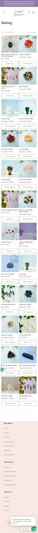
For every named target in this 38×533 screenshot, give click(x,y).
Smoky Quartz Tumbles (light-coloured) (26, 210)
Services (6, 437)
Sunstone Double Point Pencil (10, 210)
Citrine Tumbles (24, 149)
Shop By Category (9, 446)
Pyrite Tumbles (23, 86)
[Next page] (32, 413)
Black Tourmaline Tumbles (9, 365)
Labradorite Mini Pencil (8, 304)
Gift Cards (7, 450)
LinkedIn (6, 506)
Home (5, 428)
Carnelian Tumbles (24, 54)
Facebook (7, 501)
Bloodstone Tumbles (25, 304)
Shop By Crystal (8, 442)
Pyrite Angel (22, 274)
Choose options (28, 64)
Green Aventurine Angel (26, 118)
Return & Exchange (9, 476)
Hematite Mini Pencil (25, 396)
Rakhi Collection (9, 455)
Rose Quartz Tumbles (25, 179)
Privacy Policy (8, 480)
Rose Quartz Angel (6, 396)
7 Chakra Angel (5, 179)
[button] (4, 12)
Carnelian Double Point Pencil (8, 87)
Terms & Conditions (10, 485)
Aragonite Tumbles (6, 335)
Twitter (6, 510)
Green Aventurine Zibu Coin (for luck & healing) (9, 55)
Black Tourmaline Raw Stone (27, 365)
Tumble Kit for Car (6, 242)
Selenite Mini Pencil (25, 335)
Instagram (7, 497)
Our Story (7, 433)
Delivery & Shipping (10, 471)
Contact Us (7, 467)
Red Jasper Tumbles (7, 149)
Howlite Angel (5, 118)
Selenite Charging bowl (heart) (26, 243)
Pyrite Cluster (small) (7, 274)
